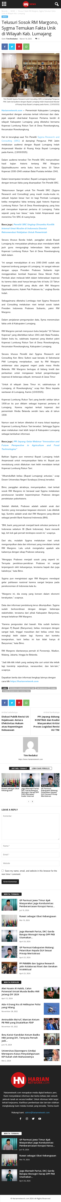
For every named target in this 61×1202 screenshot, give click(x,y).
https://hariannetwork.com (24, 681)
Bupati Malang (48, 786)
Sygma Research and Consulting (16, 691)
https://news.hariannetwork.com (30, 759)
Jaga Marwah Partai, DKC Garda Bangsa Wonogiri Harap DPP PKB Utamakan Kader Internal (30, 792)
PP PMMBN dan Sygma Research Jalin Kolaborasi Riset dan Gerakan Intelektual (38, 966)
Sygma (53, 688)
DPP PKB (25, 786)
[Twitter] (34, 1119)
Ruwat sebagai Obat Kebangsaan (10, 789)
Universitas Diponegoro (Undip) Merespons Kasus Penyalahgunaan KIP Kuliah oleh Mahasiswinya (21, 1053)
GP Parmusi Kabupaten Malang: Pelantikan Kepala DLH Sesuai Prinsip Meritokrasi (49, 792)
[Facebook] (21, 1119)
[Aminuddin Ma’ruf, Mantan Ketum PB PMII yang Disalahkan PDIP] (51, 1024)
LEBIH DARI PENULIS (41, 768)
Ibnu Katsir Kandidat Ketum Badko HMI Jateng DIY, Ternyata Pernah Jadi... (21, 1037)
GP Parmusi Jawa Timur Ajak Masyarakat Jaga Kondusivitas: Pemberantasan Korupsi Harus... (37, 903)
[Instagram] (27, 1119)
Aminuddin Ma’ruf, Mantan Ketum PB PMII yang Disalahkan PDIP (20, 1021)
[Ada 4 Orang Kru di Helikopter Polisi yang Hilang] (51, 1009)
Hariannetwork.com (12, 110)
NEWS (12, 11)
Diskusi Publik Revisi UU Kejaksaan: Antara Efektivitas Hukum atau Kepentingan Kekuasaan (15, 723)
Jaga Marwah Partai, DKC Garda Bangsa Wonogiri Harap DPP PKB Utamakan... (37, 934)
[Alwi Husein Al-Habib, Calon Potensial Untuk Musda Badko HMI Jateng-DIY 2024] (51, 993)
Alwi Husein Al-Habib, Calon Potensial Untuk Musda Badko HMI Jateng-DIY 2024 (20, 991)
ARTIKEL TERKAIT (19, 768)
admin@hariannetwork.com (37, 1112)
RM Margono (42, 688)
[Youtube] (40, 1119)
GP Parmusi (7, 786)
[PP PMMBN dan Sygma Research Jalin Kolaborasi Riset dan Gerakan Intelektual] (9, 968)
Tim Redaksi (12, 38)
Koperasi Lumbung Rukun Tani (22, 688)
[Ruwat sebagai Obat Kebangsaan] (11, 780)
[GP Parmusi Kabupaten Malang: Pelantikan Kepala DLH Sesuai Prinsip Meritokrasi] (50, 780)
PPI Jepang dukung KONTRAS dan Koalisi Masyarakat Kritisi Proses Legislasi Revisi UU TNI (46, 723)
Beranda (5, 11)
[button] (56, 4)
